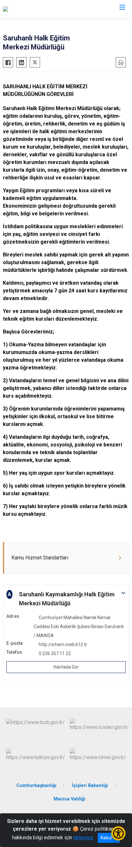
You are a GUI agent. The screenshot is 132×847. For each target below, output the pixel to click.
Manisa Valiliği (69, 799)
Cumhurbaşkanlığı (36, 785)
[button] (66, 599)
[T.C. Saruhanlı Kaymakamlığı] (33, 9)
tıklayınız (83, 837)
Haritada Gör (66, 667)
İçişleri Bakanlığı (90, 785)
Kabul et (109, 837)
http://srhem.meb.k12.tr (63, 644)
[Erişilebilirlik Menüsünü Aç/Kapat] (118, 833)
